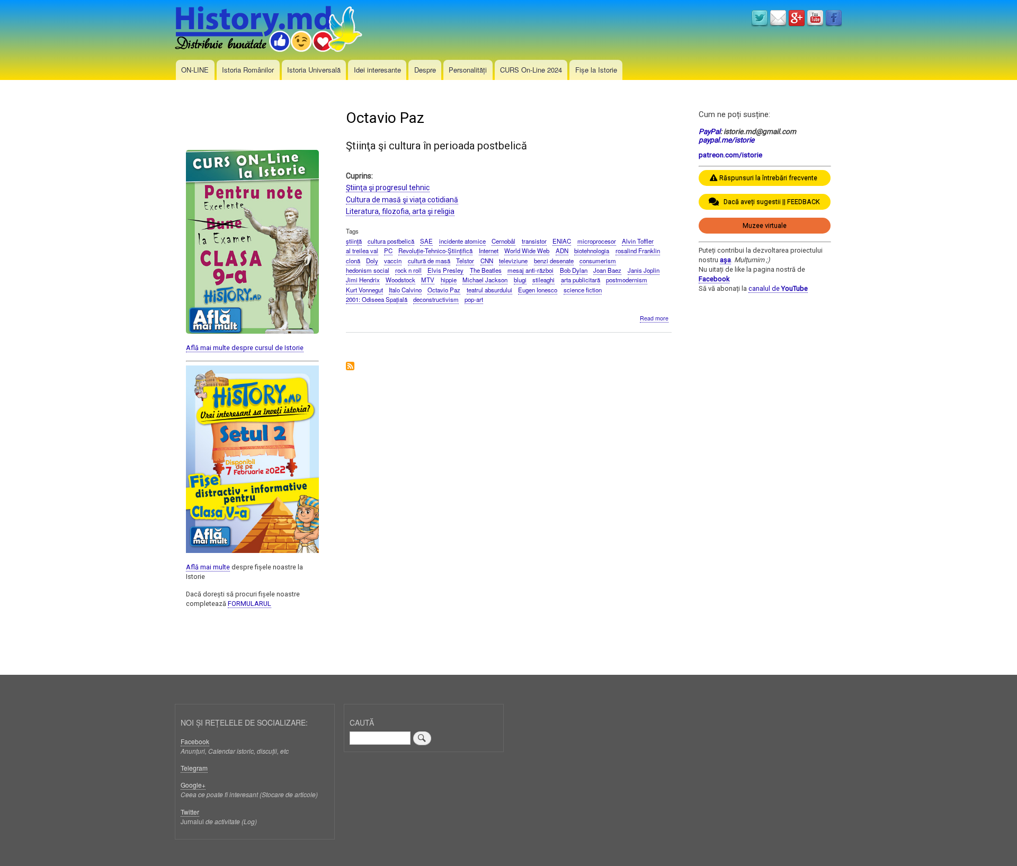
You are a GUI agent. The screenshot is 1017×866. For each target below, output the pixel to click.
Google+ (193, 784)
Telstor (465, 260)
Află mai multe (208, 567)
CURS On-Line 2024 (531, 70)
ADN (562, 250)
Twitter (190, 811)
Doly (372, 260)
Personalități (468, 70)
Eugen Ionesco (537, 289)
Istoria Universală (314, 70)
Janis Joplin (643, 270)
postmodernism (626, 279)
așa (725, 260)
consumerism (597, 260)
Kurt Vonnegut (364, 289)
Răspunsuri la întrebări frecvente (768, 178)
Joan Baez (607, 270)
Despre (425, 70)
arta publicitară (580, 279)
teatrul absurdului (489, 289)
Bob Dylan (573, 270)
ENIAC (561, 241)
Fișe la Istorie (596, 70)
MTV (427, 279)
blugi (520, 279)
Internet (488, 250)
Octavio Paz (443, 289)
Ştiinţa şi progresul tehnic (388, 187)
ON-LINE (195, 70)
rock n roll (408, 270)
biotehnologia (591, 250)
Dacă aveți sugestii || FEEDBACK (769, 202)
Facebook (714, 279)
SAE (426, 241)
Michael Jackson (484, 279)
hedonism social (367, 270)
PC (388, 250)
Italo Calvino (405, 289)
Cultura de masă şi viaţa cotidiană (402, 199)
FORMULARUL (249, 604)
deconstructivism (436, 299)
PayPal (709, 131)
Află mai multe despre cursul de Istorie (245, 348)
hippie (449, 279)
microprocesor (596, 241)
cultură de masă (429, 260)
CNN (486, 260)
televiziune (513, 260)
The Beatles (486, 270)
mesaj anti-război (530, 270)
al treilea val (362, 250)
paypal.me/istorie (726, 140)
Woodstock (400, 279)
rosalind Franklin (637, 250)
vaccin (393, 260)
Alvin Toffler (638, 241)
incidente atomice (462, 241)
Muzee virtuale (765, 225)
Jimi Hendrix (363, 279)
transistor (534, 241)
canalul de (778, 288)
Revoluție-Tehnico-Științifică (435, 250)
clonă (353, 260)
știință (354, 241)
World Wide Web (526, 250)
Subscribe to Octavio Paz (350, 367)
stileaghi (543, 279)
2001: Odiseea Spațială (376, 299)
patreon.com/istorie (730, 154)
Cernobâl (503, 241)
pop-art (474, 299)
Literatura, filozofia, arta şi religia (400, 211)
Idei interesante (377, 70)
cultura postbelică (391, 241)
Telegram (194, 767)
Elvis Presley (445, 270)
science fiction (583, 289)
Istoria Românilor (248, 70)
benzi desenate (554, 260)
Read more (654, 318)
